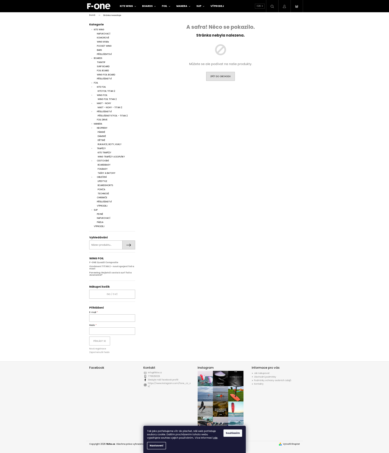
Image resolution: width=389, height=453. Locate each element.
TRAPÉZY (101, 148)
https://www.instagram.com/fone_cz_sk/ (169, 385)
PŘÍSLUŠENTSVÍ (104, 54)
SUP (96, 209)
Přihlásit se (99, 341)
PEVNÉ (100, 214)
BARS (99, 50)
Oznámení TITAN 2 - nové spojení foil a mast (111, 267)
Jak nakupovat (262, 373)
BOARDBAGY (104, 164)
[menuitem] (128, 6)
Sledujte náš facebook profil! (163, 379)
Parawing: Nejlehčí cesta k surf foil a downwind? (110, 274)
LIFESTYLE (102, 181)
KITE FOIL (101, 86)
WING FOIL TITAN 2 (107, 99)
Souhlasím (233, 433)
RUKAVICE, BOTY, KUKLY (110, 144)
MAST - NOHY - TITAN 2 (110, 107)
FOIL (96, 82)
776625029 (154, 376)
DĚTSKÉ (101, 140)
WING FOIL (102, 95)
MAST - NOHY (104, 103)
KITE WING (99, 29)
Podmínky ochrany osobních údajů (272, 380)
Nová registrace (97, 348)
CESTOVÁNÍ (103, 160)
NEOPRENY (102, 127)
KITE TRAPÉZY (104, 152)
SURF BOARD (103, 66)
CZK (259, 5)
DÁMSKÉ (102, 136)
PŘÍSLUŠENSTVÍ (104, 78)
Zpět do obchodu (220, 76)
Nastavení (156, 445)
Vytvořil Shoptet (291, 444)
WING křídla (103, 41)
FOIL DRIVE (102, 119)
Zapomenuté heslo (99, 352)
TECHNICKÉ (103, 193)
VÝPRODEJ (102, 205)
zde (215, 438)
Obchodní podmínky (265, 376)
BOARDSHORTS (105, 185)
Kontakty (259, 383)
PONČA (101, 189)
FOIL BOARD (103, 70)
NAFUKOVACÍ (103, 33)
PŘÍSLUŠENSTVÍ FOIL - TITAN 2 (113, 115)
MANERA (98, 123)
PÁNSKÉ (101, 132)
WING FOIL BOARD (106, 74)
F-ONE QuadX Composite (103, 262)
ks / (112, 294)
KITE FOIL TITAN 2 (106, 91)
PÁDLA (100, 222)
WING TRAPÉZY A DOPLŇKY (111, 156)
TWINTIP (101, 62)
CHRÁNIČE (102, 197)
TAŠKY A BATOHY (106, 173)
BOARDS (98, 58)
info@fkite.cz (155, 372)
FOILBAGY (103, 168)
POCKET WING (104, 45)
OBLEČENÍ (102, 177)
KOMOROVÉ (103, 37)
